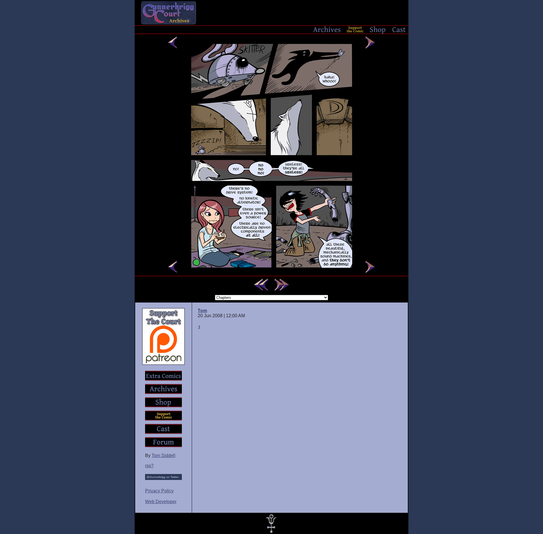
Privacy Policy (159, 490)
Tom (202, 310)
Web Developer (160, 501)
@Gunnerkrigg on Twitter (162, 477)
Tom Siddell (163, 455)
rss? (149, 465)
